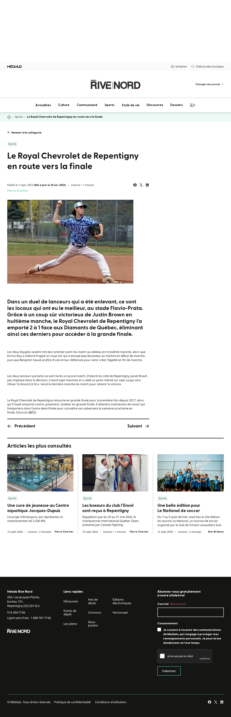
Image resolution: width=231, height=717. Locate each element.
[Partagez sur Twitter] (141, 185)
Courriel (171, 604)
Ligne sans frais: (29, 618)
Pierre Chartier (17, 191)
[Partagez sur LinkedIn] (147, 185)
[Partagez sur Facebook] (135, 185)
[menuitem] (209, 84)
